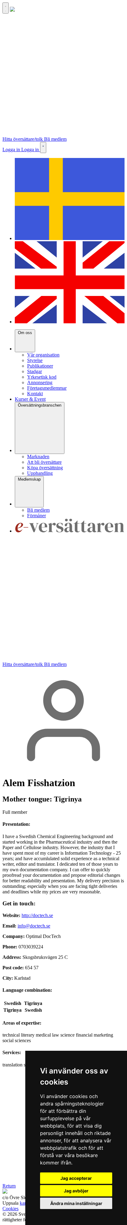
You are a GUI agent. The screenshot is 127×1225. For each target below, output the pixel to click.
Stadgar (34, 371)
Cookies (10, 1208)
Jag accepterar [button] (76, 1178)
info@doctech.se (34, 925)
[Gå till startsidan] (12, 10)
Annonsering (39, 382)
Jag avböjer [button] (76, 1190)
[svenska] (70, 238)
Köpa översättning (45, 467)
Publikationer (40, 365)
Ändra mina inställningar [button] (76, 1203)
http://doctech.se (37, 915)
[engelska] (70, 321)
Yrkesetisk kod (41, 377)
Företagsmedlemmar (47, 388)
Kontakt (35, 393)
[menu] (5, 8)
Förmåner (36, 515)
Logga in (11, 149)
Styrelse (35, 360)
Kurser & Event (30, 399)
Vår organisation (43, 354)
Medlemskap (29, 479)
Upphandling (40, 473)
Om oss (25, 332)
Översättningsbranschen (39, 405)
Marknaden (38, 456)
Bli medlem (55, 139)
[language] (43, 147)
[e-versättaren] (70, 531)
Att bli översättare (44, 462)
